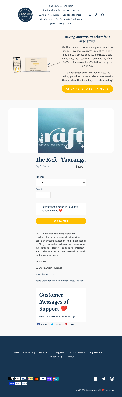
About (71, 356)
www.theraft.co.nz (45, 274)
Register (60, 352)
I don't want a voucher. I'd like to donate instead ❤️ (60, 208)
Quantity (40, 189)
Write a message (67, 316)
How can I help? (56, 356)
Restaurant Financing (24, 352)
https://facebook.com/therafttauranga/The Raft (60, 280)
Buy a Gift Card (96, 352)
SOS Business (87, 390)
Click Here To (87, 89)
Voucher (40, 176)
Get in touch (45, 352)
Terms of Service (76, 352)
